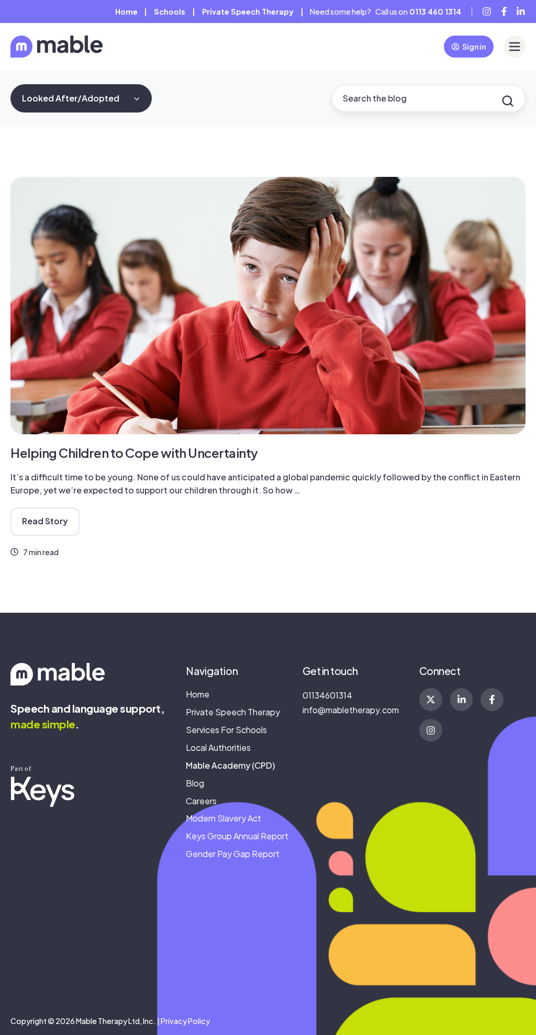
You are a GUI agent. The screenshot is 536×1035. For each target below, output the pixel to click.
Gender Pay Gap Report (233, 853)
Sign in (474, 46)
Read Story (45, 520)
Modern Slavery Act (223, 818)
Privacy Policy (185, 1021)
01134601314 (327, 695)
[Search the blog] (507, 101)
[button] (514, 46)
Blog (195, 783)
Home (126, 11)
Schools (169, 11)
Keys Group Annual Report (237, 835)
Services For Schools (226, 729)
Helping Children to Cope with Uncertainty (134, 452)
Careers (201, 800)
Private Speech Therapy (248, 11)
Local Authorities (218, 747)
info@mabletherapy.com (351, 709)
